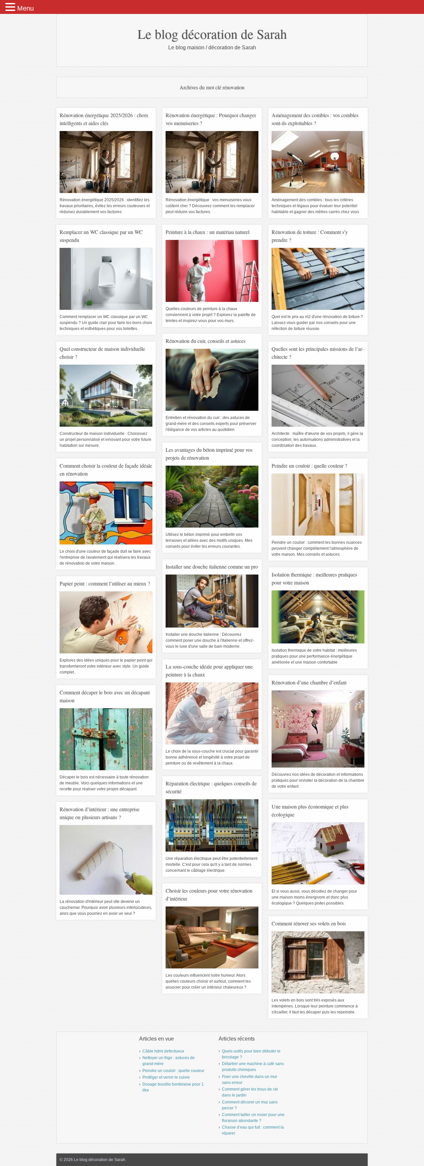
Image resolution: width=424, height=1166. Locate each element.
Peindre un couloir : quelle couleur (173, 1070)
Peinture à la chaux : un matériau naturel (207, 231)
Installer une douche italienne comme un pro (212, 566)
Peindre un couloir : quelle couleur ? (309, 465)
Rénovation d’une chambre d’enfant (309, 682)
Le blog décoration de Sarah (212, 33)
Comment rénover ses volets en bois (309, 923)
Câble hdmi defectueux (163, 1051)
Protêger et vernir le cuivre (166, 1077)
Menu (25, 8)
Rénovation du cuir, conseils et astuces (205, 340)
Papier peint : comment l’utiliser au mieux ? (105, 583)
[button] (11, 7)
